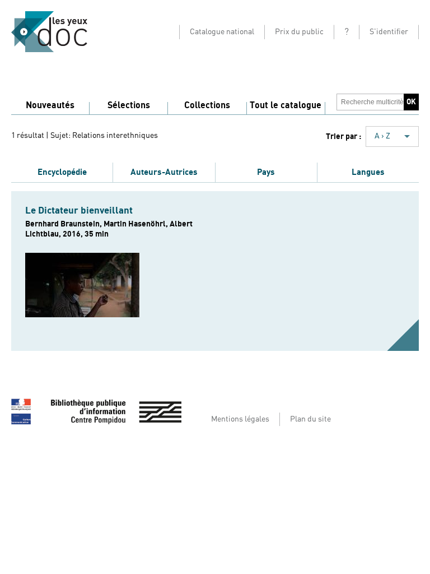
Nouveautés (50, 105)
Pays (266, 172)
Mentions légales (240, 419)
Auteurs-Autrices (164, 172)
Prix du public (299, 32)
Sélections (129, 105)
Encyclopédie (62, 172)
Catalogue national (222, 32)
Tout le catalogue (285, 105)
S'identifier (389, 32)
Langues (368, 172)
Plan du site (310, 419)
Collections (207, 105)
